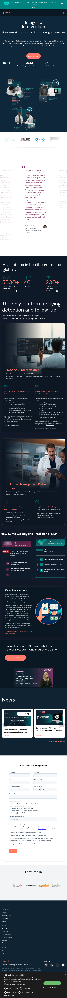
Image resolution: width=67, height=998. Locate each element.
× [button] (65, 974)
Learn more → (14, 421)
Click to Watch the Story (15, 658)
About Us (5, 929)
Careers (4, 943)
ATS (3, 951)
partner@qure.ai (10, 633)
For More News (55, 742)
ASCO (4, 953)
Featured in (33, 872)
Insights (4, 913)
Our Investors (6, 934)
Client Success (7, 937)
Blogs (4, 921)
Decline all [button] (52, 987)
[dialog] (33, 985)
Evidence (5, 918)
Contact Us (5, 940)
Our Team (5, 932)
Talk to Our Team (33, 56)
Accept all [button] (52, 983)
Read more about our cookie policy (13, 981)
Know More (10, 735)
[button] (23, 996)
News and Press (7, 915)
